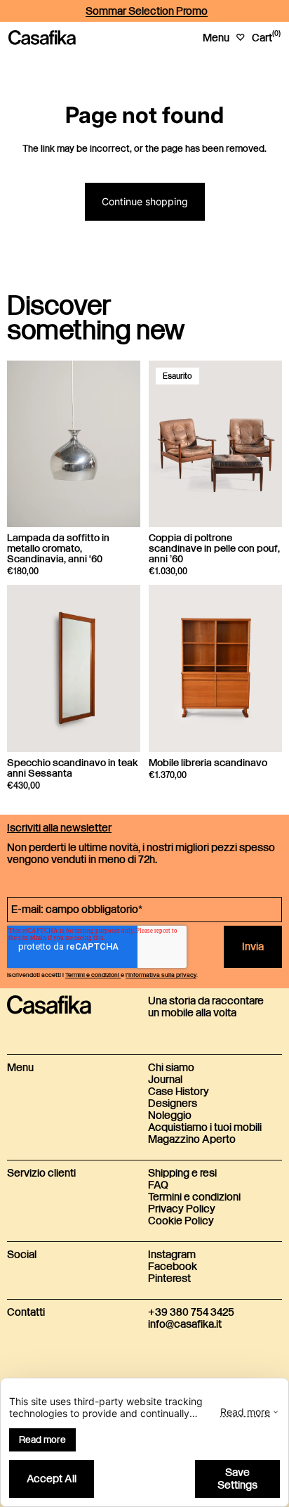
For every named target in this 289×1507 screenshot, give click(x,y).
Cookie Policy (181, 1221)
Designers (172, 1104)
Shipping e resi (182, 1173)
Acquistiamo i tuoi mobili (205, 1128)
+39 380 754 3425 (191, 1313)
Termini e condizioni (194, 1197)
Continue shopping (145, 201)
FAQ (158, 1185)
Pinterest (169, 1279)
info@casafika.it (185, 1325)
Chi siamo (171, 1068)
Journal (165, 1080)
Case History (178, 1092)
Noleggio (169, 1116)
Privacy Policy (181, 1209)
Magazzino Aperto (192, 1140)
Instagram (172, 1255)
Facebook (172, 1267)
